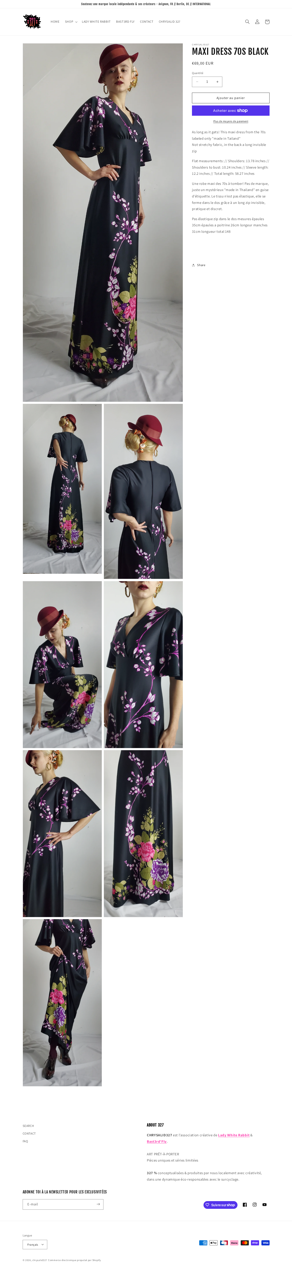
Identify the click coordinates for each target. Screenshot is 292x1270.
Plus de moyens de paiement (230, 121)
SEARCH (28, 1126)
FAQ (25, 1141)
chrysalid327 (39, 1259)
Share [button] (201, 265)
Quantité (197, 73)
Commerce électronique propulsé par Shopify (74, 1259)
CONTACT (29, 1133)
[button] (70, 22)
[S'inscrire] (98, 1204)
